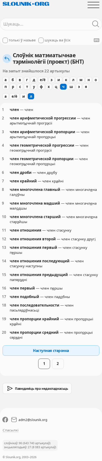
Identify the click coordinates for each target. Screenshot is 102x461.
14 (4, 261)
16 (4, 288)
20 (4, 332)
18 (4, 305)
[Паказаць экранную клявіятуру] (96, 40)
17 (4, 296)
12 (4, 239)
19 (4, 318)
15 (4, 274)
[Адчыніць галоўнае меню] (93, 5)
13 (4, 247)
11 (4, 230)
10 (4, 216)
